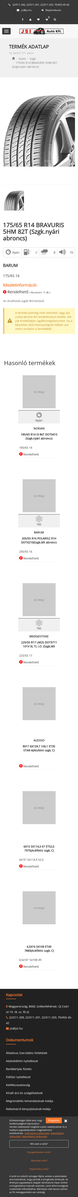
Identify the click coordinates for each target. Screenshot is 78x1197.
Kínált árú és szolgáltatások (24, 1093)
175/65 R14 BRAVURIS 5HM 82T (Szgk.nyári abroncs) (33, 231)
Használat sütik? (39, 1160)
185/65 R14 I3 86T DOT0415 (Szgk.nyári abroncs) (39, 436)
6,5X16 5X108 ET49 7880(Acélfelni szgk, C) (39, 948)
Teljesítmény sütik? (39, 1168)
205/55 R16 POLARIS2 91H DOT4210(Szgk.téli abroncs (39, 540)
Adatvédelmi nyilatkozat (22, 1061)
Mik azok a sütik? (39, 1143)
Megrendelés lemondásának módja (29, 1101)
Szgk (33, 59)
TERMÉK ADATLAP (29, 46)
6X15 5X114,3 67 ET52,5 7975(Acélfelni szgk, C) (39, 848)
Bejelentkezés (53, 10)
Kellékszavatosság (18, 1085)
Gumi (22, 59)
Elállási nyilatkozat (18, 1077)
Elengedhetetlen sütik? (39, 1152)
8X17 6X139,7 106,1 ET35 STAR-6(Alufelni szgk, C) (39, 748)
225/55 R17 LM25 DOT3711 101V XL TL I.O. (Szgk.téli (39, 644)
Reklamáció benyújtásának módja (28, 1109)
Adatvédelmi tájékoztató (37, 1133)
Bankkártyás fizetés (19, 1069)
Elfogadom (53, 1120)
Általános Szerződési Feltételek (26, 1053)
